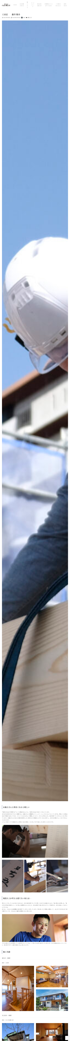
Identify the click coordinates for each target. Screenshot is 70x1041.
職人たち (30, 17)
